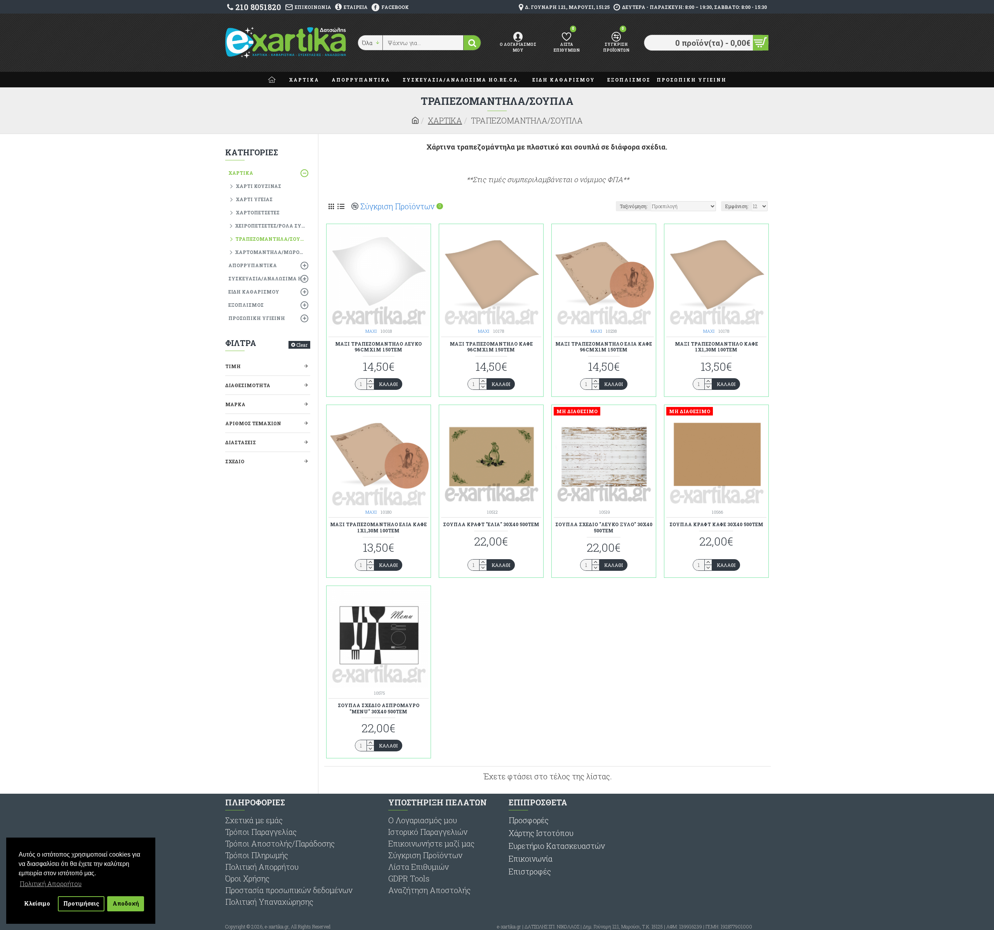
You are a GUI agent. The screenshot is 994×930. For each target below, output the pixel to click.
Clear (302, 345)
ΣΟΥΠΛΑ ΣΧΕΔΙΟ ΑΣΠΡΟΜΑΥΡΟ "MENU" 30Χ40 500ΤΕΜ (378, 708)
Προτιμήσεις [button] (81, 903)
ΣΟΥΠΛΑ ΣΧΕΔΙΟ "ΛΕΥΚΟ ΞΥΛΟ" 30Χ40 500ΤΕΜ (603, 527)
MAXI (371, 331)
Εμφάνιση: (736, 206)
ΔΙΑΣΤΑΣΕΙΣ (240, 442)
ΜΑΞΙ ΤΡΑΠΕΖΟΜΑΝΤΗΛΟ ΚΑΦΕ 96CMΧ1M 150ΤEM (491, 347)
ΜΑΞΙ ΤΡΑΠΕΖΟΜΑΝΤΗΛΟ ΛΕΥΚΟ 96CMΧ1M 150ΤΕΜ (378, 347)
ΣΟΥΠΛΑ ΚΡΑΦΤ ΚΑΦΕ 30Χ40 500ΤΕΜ (716, 524)
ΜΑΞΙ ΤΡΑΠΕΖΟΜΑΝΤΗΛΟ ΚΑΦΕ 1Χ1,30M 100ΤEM (716, 347)
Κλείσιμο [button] (37, 903)
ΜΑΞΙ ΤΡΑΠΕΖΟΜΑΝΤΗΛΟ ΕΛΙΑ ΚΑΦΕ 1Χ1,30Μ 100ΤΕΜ (378, 527)
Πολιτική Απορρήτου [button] (51, 884)
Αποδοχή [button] (126, 903)
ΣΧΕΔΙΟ (234, 461)
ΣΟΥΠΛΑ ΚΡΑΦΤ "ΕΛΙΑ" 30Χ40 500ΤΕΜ (491, 524)
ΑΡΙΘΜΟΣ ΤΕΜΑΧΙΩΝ (253, 423)
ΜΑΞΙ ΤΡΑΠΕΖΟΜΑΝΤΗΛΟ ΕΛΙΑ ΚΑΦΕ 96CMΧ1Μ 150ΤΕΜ (603, 347)
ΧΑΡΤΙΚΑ (445, 120)
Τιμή (233, 366)
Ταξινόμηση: (633, 206)
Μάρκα (235, 404)
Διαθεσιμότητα (247, 385)
